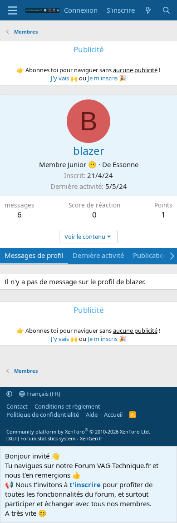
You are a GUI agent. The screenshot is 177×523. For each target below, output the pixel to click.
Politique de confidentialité (42, 414)
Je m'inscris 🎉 (107, 78)
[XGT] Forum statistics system (54, 438)
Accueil (113, 414)
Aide (92, 414)
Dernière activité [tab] (98, 255)
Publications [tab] (152, 255)
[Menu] (12, 10)
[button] (9, 394)
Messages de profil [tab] (34, 255)
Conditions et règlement (67, 406)
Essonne (125, 164)
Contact (17, 406)
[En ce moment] (148, 10)
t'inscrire (85, 484)
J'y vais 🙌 (64, 78)
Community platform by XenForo (78, 431)
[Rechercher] (166, 10)
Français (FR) (42, 394)
